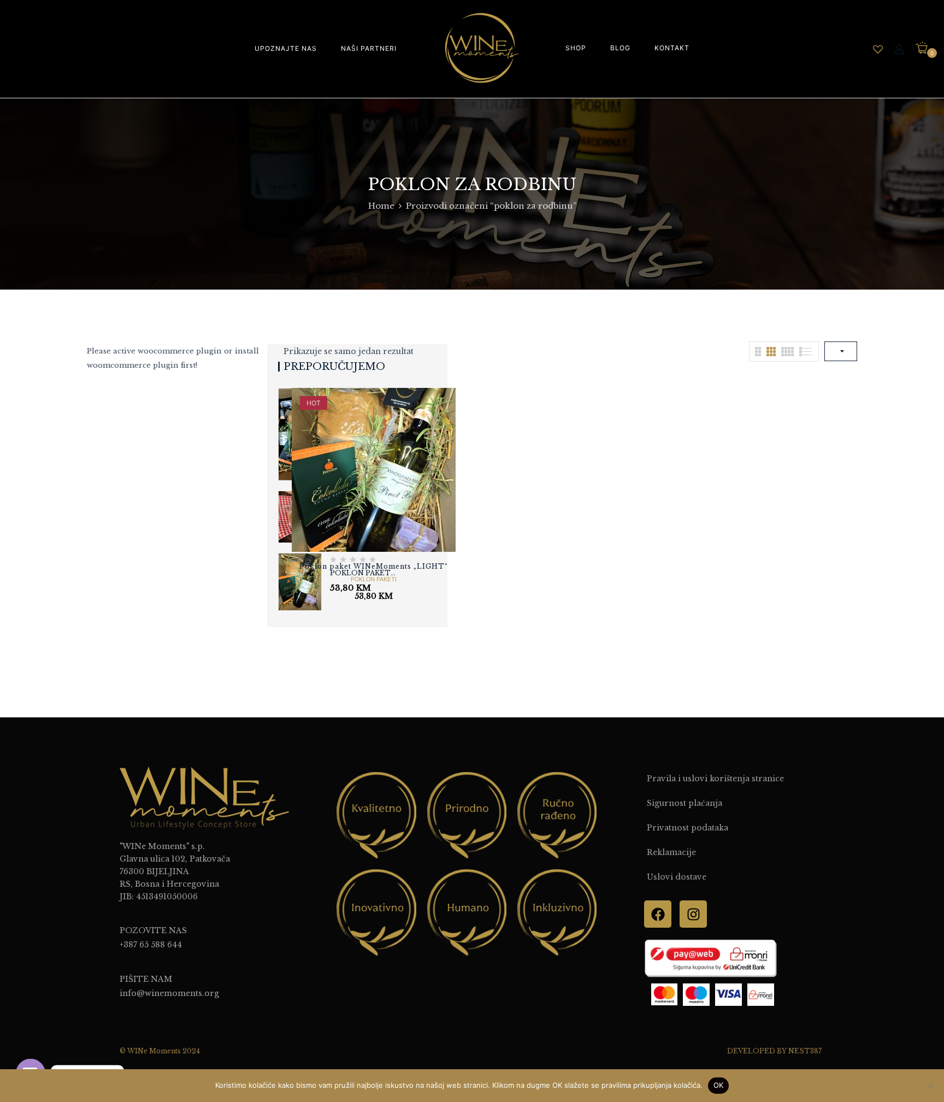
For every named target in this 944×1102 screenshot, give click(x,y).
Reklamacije (671, 852)
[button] (926, 48)
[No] (930, 1085)
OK (718, 1085)
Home (381, 206)
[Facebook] (657, 914)
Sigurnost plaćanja (684, 803)
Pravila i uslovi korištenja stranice (715, 778)
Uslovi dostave (676, 877)
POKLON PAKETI (374, 579)
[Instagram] (693, 914)
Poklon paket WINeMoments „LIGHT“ (373, 566)
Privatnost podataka (687, 828)
